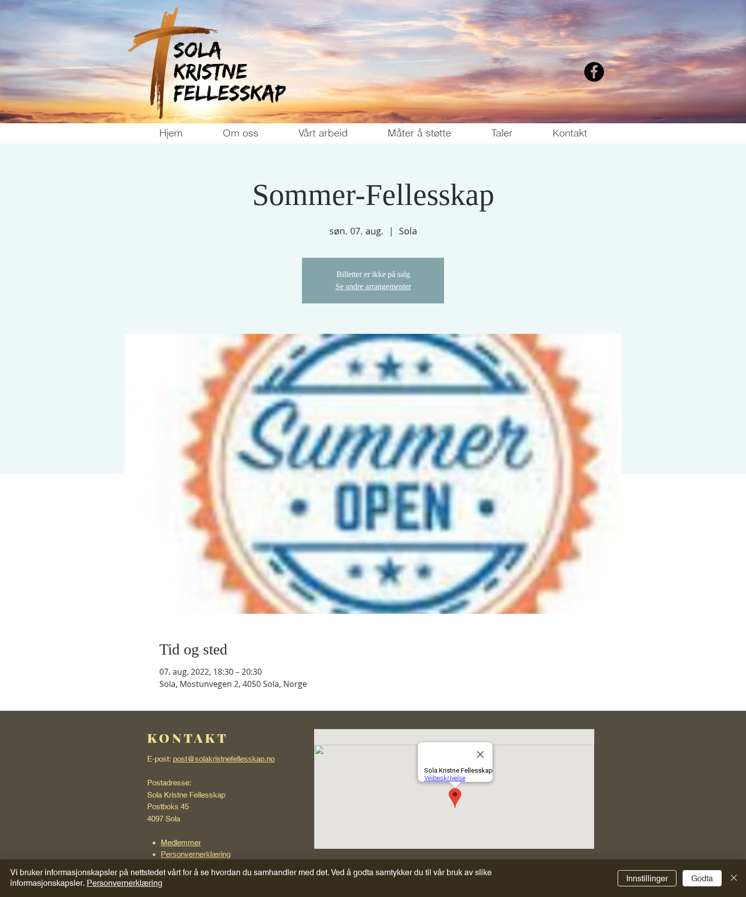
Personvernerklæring (124, 883)
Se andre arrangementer (373, 286)
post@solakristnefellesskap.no (224, 758)
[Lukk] (734, 878)
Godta (702, 878)
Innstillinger (647, 878)
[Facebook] (594, 72)
